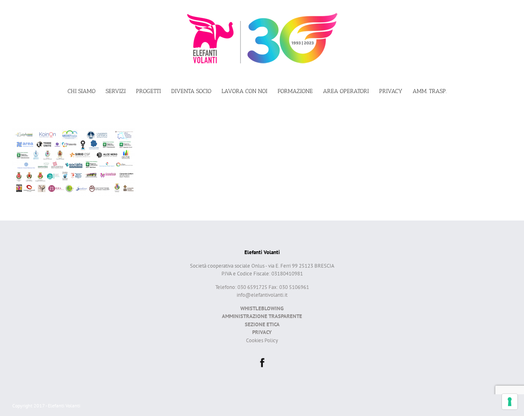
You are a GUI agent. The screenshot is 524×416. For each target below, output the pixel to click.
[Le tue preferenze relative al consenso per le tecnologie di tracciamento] (509, 401)
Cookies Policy (262, 340)
